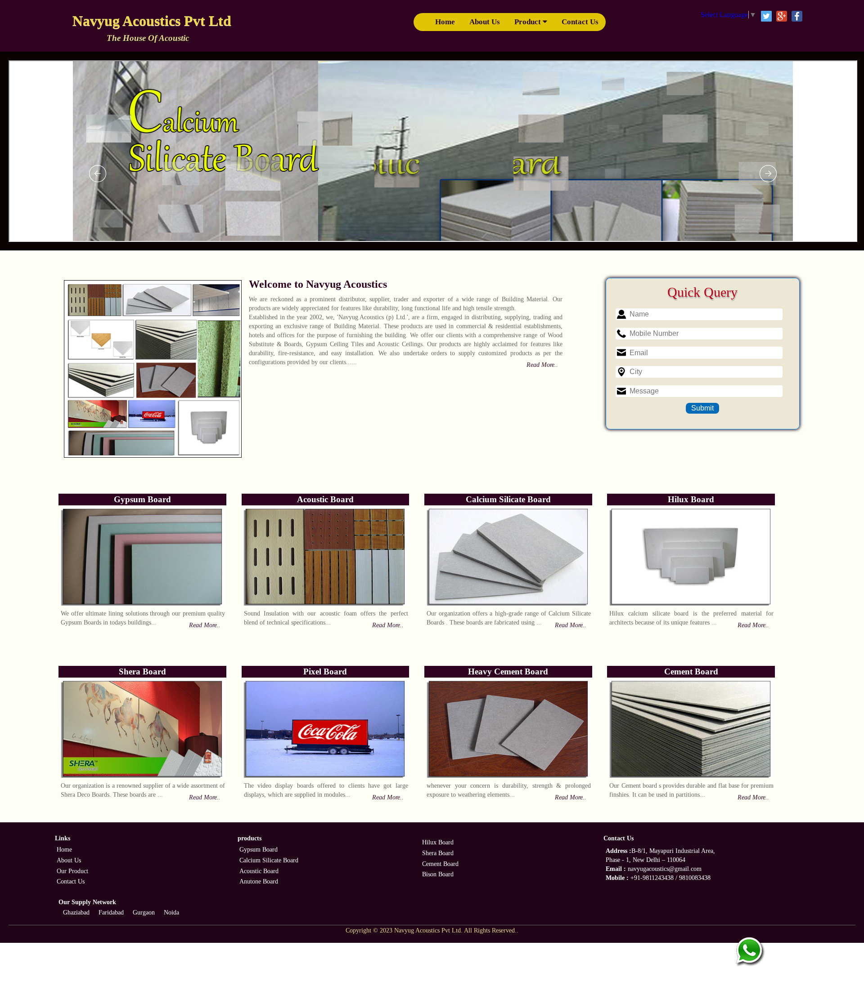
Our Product (72, 871)
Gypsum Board (258, 849)
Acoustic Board (259, 871)
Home (445, 22)
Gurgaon (144, 912)
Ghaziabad (76, 912)
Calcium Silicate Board (268, 860)
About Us (484, 22)
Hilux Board (438, 842)
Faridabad (111, 912)
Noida (171, 912)
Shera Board (438, 853)
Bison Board (438, 874)
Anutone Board (258, 881)
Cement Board (440, 864)
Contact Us (580, 22)
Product (528, 22)
